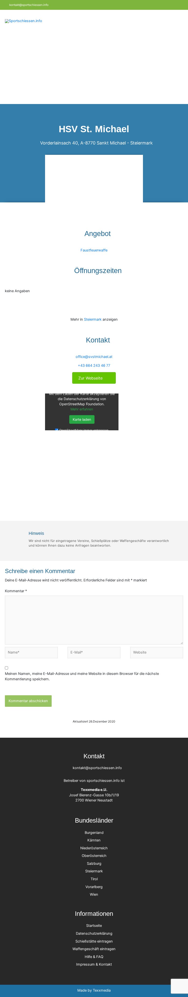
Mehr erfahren (81, 409)
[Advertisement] (94, 67)
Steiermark (141, 142)
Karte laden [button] (82, 419)
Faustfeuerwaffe (94, 250)
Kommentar (16, 591)
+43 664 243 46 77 (94, 365)
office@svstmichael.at (94, 356)
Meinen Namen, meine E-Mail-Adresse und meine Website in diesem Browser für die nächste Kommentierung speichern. (82, 676)
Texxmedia (102, 990)
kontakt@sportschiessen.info (28, 5)
